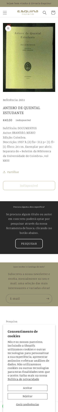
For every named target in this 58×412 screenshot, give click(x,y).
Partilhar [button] (13, 171)
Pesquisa (11, 321)
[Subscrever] (47, 298)
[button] (5, 12)
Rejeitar (27, 396)
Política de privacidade (23, 379)
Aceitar (27, 388)
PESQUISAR (29, 243)
